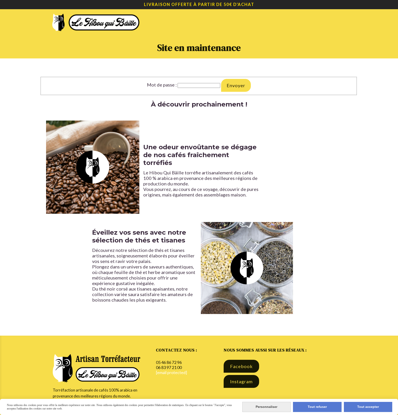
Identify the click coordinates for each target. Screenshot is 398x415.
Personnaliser (266, 407)
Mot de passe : (162, 84)
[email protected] (171, 372)
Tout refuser (317, 407)
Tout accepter (368, 407)
